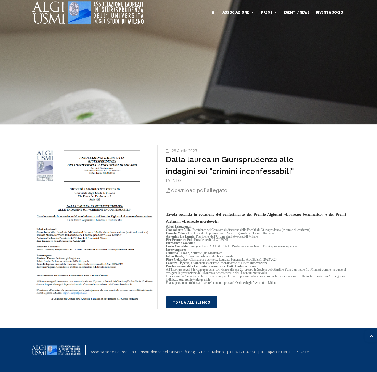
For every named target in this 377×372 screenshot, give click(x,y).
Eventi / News (297, 12)
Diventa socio (329, 12)
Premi (266, 12)
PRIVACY (302, 352)
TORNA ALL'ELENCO (192, 302)
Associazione (235, 12)
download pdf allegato (198, 190)
